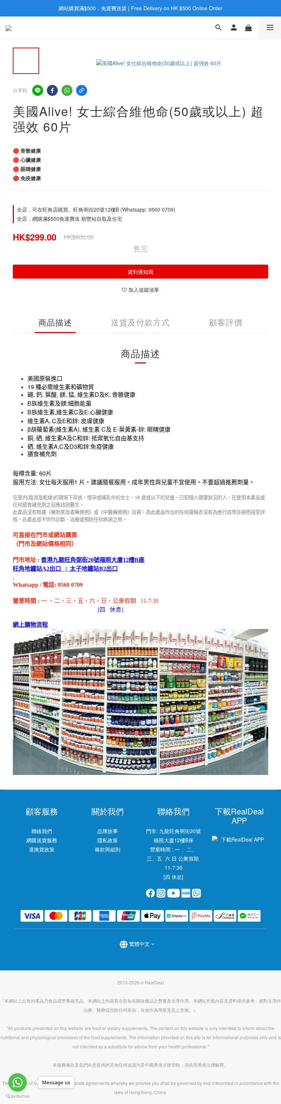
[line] (37, 90)
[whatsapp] (66, 90)
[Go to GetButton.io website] (17, 1096)
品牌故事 (107, 831)
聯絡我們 (41, 831)
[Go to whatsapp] (17, 1082)
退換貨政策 (42, 849)
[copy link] (81, 90)
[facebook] (52, 90)
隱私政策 (107, 840)
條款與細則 (107, 849)
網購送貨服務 (41, 840)
